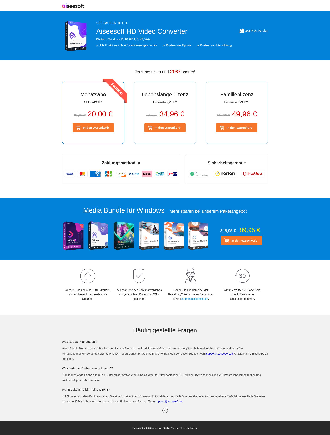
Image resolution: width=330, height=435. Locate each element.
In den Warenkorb (96, 127)
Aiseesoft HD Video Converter (141, 31)
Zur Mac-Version (256, 30)
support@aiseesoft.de (195, 298)
